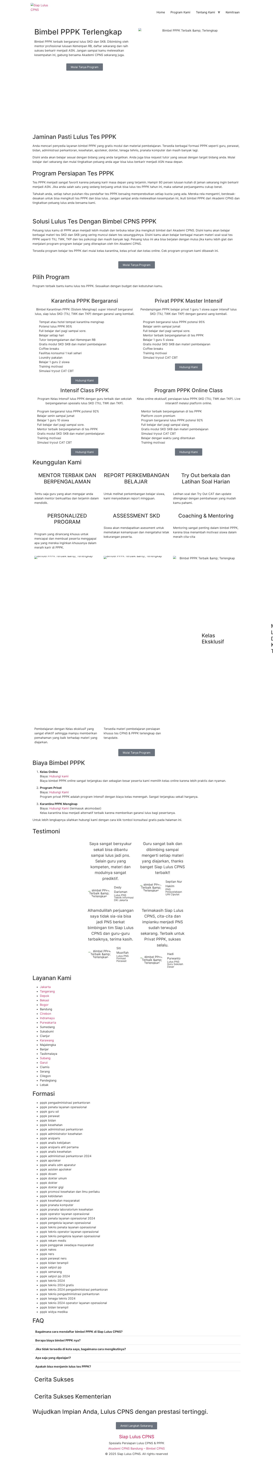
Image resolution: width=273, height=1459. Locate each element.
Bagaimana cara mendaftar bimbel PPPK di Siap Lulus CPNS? (79, 1331)
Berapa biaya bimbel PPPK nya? (58, 1340)
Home (161, 12)
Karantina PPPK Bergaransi (84, 301)
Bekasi (44, 1000)
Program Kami (180, 12)
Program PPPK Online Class (188, 390)
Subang (45, 1058)
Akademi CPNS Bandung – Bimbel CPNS (136, 1448)
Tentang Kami (205, 12)
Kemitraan (233, 12)
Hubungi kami (59, 776)
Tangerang (47, 991)
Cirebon (45, 1013)
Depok (44, 996)
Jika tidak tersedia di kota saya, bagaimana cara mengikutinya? (80, 1349)
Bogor (44, 1005)
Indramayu (47, 1018)
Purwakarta (48, 1022)
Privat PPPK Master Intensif (188, 301)
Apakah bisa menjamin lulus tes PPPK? (63, 1366)
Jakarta (45, 987)
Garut (44, 1062)
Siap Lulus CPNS (136, 1436)
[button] (136, 1331)
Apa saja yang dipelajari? (53, 1358)
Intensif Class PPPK (84, 390)
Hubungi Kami (59, 792)
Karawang (47, 1040)
